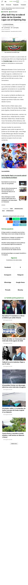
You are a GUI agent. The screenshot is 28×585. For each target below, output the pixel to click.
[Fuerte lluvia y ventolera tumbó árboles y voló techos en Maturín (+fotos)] (14, 425)
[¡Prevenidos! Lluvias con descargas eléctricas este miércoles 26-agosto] (14, 376)
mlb (12, 27)
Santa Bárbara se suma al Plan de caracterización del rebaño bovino (11, 248)
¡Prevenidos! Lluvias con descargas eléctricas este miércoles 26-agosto (14, 386)
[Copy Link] (24, 34)
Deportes (5, 11)
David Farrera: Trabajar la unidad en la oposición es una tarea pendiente (12, 238)
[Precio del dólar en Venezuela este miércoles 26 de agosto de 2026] (14, 330)
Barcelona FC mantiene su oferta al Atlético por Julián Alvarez (13, 316)
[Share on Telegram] (18, 34)
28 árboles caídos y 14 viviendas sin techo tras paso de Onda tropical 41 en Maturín (14, 410)
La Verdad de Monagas (8, 24)
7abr (2, 27)
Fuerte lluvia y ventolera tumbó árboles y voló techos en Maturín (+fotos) (13, 435)
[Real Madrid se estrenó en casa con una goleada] (23, 183)
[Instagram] (7, 273)
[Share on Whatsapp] (10, 34)
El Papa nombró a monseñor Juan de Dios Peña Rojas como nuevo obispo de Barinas (13, 233)
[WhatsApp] (7, 281)
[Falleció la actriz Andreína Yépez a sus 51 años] (14, 353)
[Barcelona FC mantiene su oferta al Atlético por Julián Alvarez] (14, 307)
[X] (20, 265)
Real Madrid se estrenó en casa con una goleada (8, 182)
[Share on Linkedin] (12, 34)
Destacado (14, 11)
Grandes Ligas (7, 61)
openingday (16, 27)
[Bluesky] (20, 288)
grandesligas (7, 27)
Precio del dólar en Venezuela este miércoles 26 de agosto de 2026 (13, 340)
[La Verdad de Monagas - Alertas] (14, 1)
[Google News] (20, 281)
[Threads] (7, 288)
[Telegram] (20, 273)
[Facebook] (7, 265)
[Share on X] (7, 34)
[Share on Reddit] (15, 34)
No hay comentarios (5, 29)
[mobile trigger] (2, 2)
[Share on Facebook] (4, 34)
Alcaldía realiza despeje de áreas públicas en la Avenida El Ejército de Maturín (13, 243)
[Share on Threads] (21, 34)
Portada (3, 8)
